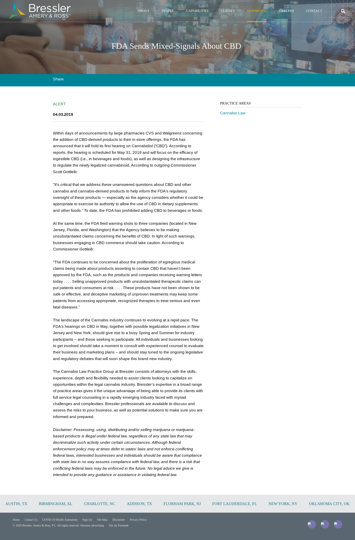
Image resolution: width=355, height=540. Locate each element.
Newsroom (256, 11)
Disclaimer (118, 519)
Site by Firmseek (119, 525)
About (143, 11)
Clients (228, 11)
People (168, 11)
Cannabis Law (233, 113)
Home (16, 519)
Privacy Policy (138, 519)
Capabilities (197, 11)
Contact (314, 11)
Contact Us (31, 519)
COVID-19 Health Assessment (59, 519)
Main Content (162, 5)
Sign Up (87, 519)
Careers (286, 11)
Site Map (102, 519)
